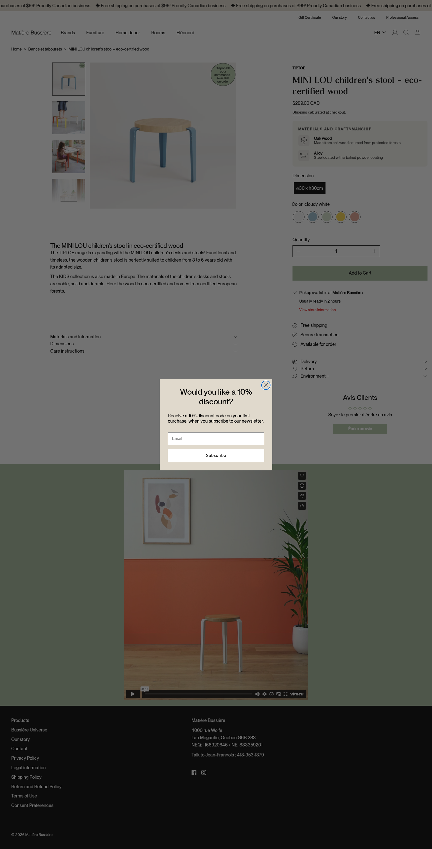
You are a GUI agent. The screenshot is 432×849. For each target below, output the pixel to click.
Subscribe (216, 455)
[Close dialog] (266, 385)
